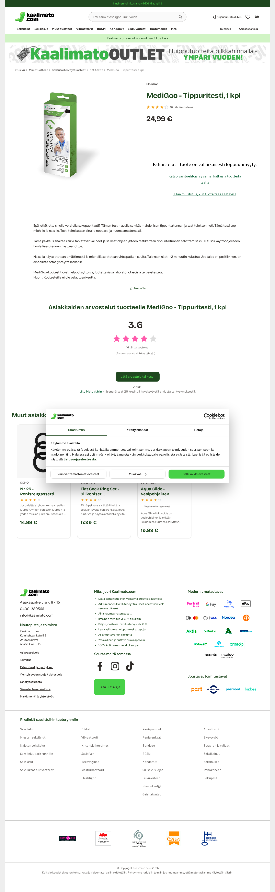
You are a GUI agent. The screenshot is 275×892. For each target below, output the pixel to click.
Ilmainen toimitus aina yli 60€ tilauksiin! (137, 3)
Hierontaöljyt (152, 786)
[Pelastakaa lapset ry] (67, 838)
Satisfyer (87, 754)
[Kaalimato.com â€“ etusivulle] (34, 592)
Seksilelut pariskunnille (36, 754)
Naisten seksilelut (32, 745)
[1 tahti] (148, 107)
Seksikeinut (212, 754)
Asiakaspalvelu (248, 29)
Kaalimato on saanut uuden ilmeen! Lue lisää (137, 38)
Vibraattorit (84, 29)
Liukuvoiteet (137, 29)
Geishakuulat (151, 794)
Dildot (85, 729)
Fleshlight (88, 778)
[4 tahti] (162, 107)
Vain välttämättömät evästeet (78, 474)
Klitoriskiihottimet (94, 745)
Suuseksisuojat (152, 770)
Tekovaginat (90, 762)
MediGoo (152, 84)
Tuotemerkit (158, 29)
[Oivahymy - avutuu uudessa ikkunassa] (174, 838)
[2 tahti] (153, 107)
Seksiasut (41, 29)
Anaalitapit (212, 729)
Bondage (148, 745)
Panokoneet (212, 770)
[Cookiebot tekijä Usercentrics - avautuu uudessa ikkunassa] (207, 416)
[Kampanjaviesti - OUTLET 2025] (137, 54)
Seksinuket (211, 762)
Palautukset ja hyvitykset (36, 667)
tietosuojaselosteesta (80, 459)
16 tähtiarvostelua (181, 107)
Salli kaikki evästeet (196, 474)
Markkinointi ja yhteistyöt (37, 696)
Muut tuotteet (62, 29)
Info (174, 29)
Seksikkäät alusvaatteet (37, 770)
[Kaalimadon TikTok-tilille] (130, 666)
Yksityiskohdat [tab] (137, 430)
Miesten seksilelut (32, 737)
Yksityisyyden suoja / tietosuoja (41, 674)
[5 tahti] (166, 107)
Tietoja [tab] (199, 430)
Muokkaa (135, 474)
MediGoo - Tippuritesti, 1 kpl (193, 95)
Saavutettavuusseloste (35, 689)
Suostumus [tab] (76, 430)
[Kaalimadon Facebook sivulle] (100, 666)
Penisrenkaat (151, 737)
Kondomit (117, 29)
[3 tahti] (157, 107)
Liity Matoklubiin (91, 391)
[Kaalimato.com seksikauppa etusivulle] (50, 17)
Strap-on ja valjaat (217, 745)
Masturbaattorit (92, 770)
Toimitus (225, 29)
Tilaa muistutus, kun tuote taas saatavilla (204, 194)
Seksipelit (211, 778)
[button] (180, 17)
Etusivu (20, 70)
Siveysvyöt (211, 737)
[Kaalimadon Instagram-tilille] (115, 666)
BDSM (101, 29)
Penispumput (151, 729)
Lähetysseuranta (31, 682)
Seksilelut (23, 29)
